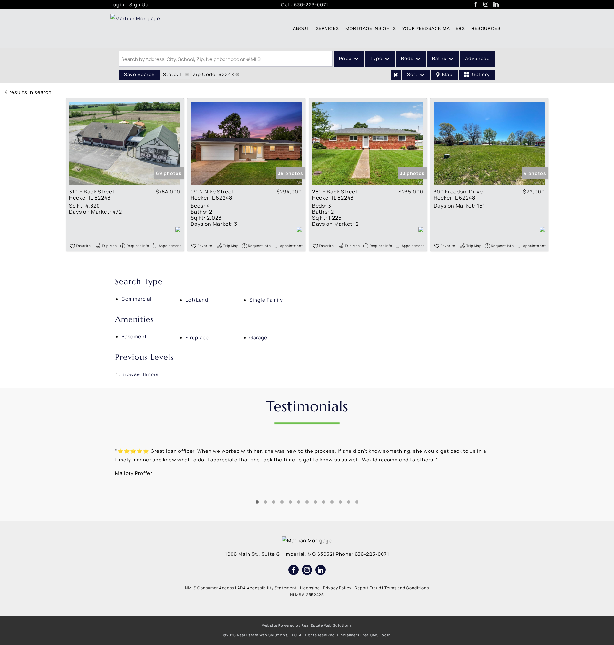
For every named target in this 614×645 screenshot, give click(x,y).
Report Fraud (368, 588)
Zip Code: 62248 (213, 74)
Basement (134, 336)
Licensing (310, 588)
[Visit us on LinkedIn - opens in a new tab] (496, 4)
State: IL (173, 74)
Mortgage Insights (370, 28)
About (301, 28)
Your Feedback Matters (433, 28)
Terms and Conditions (406, 588)
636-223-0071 (311, 4)
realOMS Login (377, 635)
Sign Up (139, 4)
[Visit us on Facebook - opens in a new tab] (475, 4)
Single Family (266, 299)
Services (327, 28)
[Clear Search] (396, 75)
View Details (125, 144)
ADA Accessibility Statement (267, 588)
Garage (258, 337)
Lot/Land (196, 299)
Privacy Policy (337, 588)
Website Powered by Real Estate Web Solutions (307, 625)
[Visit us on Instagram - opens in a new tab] (486, 4)
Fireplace (197, 337)
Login (117, 4)
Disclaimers (348, 635)
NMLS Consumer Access (209, 588)
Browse (140, 374)
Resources (485, 28)
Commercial (137, 298)
